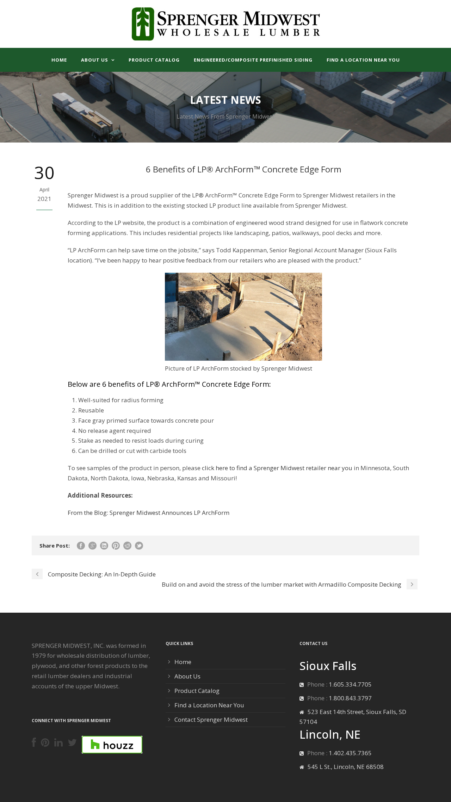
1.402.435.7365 (350, 753)
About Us (94, 60)
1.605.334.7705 (350, 684)
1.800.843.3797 (350, 698)
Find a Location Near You (363, 60)
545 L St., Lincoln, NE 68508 (346, 767)
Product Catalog (154, 60)
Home (59, 60)
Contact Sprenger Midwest (211, 719)
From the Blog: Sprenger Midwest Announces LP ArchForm (148, 513)
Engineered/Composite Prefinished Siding (253, 60)
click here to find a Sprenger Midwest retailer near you (277, 468)
